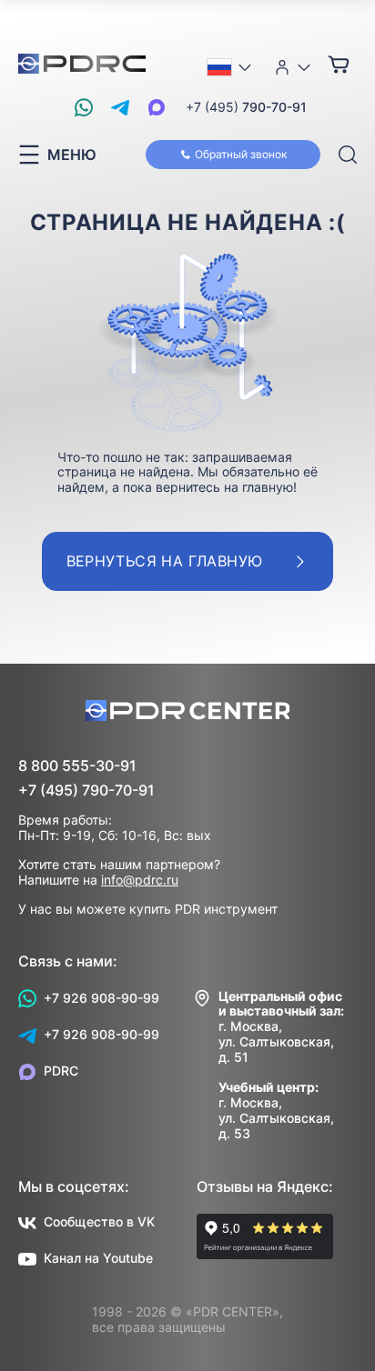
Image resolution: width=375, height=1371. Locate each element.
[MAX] (156, 107)
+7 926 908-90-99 (101, 998)
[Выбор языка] (230, 67)
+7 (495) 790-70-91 (86, 790)
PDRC (61, 1070)
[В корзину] (338, 63)
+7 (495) (246, 107)
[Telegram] (120, 107)
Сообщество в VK (99, 1221)
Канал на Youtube (98, 1258)
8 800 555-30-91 (77, 766)
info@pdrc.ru (139, 879)
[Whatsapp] (83, 107)
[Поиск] (348, 155)
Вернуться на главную (164, 561)
